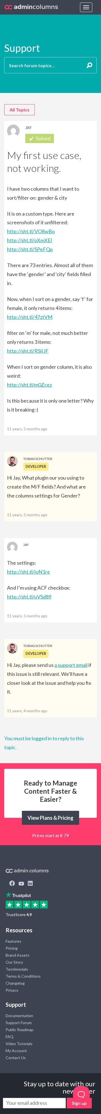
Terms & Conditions (23, 976)
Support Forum (19, 1022)
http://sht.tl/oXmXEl (29, 240)
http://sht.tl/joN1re (28, 572)
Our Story (14, 962)
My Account (16, 1050)
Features (13, 941)
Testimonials (17, 969)
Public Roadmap (19, 1029)
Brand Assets (17, 955)
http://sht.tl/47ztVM (29, 317)
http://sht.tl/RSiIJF (28, 351)
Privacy (12, 990)
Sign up (79, 1103)
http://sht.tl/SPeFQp (30, 249)
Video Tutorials (19, 1043)
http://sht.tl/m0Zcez (29, 385)
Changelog (15, 983)
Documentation (19, 1015)
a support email (71, 665)
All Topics (19, 109)
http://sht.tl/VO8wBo (31, 231)
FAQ (9, 1036)
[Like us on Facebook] (12, 884)
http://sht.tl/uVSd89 (29, 597)
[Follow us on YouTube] (21, 884)
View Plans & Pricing (50, 818)
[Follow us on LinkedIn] (30, 884)
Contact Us (16, 1057)
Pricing (12, 948)
